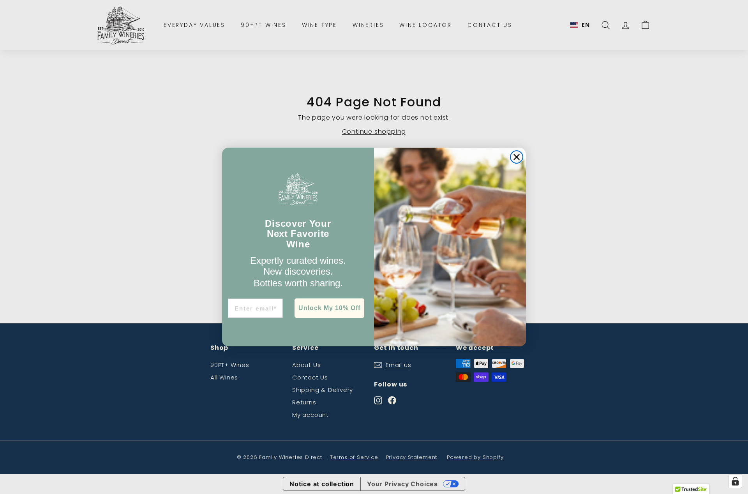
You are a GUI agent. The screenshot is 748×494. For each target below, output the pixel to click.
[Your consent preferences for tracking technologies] (735, 481)
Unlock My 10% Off (329, 308)
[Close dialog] (516, 157)
